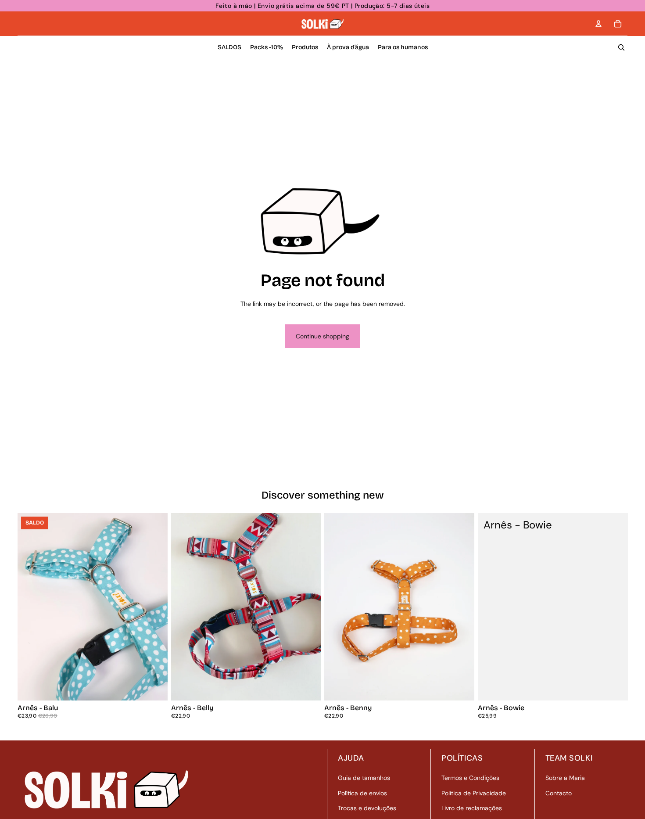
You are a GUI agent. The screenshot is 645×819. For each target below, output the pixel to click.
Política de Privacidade (473, 793)
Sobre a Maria (565, 778)
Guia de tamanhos (364, 778)
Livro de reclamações (471, 808)
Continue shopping (322, 336)
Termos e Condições (470, 778)
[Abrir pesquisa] (621, 47)
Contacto (558, 793)
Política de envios (362, 793)
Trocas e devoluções (367, 808)
